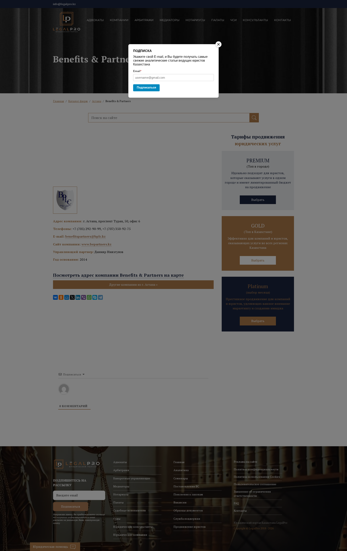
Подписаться (146, 87)
